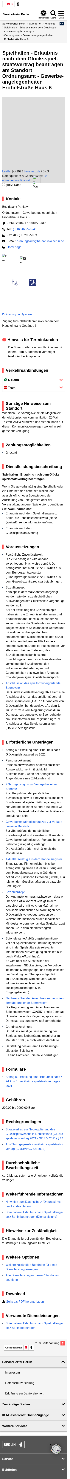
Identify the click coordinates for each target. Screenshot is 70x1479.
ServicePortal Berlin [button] (17, 1362)
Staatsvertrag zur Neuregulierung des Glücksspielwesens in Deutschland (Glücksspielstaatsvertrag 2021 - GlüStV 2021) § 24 (35, 1134)
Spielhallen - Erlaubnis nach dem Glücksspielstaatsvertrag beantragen (31, 29)
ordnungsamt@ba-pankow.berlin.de (40, 241)
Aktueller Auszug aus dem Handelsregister (34, 859)
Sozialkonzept (15, 892)
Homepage (14, 247)
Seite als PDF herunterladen (25, 1301)
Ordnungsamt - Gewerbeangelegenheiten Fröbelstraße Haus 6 (28, 37)
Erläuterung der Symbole (17, 314)
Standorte (35, 23)
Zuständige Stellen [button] (16, 1404)
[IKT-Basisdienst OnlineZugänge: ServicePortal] (19, 1347)
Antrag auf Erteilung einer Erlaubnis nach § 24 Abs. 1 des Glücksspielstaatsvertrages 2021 (34, 1081)
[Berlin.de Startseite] (11, 4)
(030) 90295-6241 (25, 229)
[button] (62, 23)
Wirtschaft (50, 23)
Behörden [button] (9, 1470)
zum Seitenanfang (47, 1343)
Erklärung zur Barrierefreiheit (24, 1393)
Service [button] (7, 1459)
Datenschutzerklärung (19, 1383)
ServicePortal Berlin (13, 23)
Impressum (12, 1372)
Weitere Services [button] (14, 1426)
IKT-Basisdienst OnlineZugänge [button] (25, 1415)
